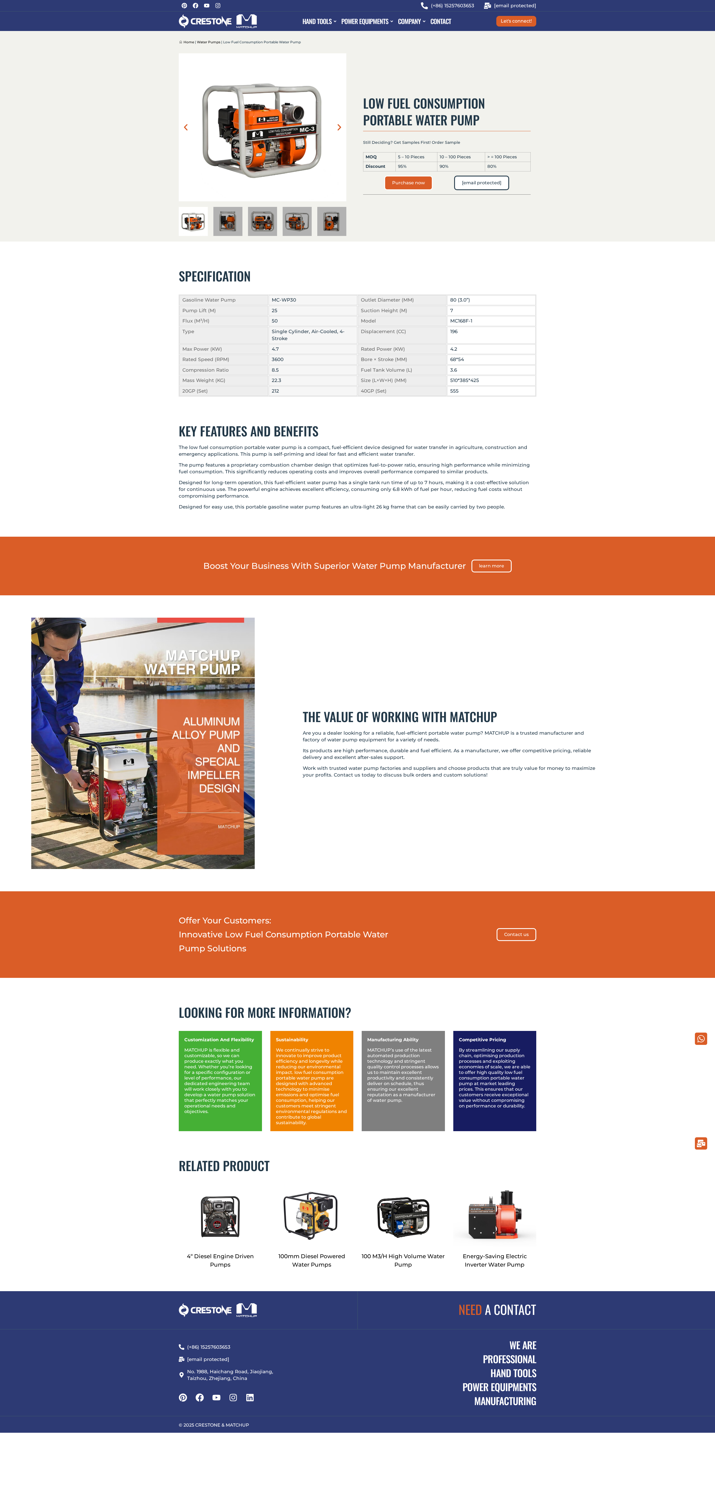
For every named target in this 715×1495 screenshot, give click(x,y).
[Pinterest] (184, 5)
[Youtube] (206, 5)
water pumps (208, 42)
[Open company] (424, 21)
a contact (497, 1309)
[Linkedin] (250, 1397)
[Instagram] (217, 5)
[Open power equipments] (392, 21)
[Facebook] (195, 5)
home (188, 42)
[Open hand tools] (335, 21)
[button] (186, 127)
